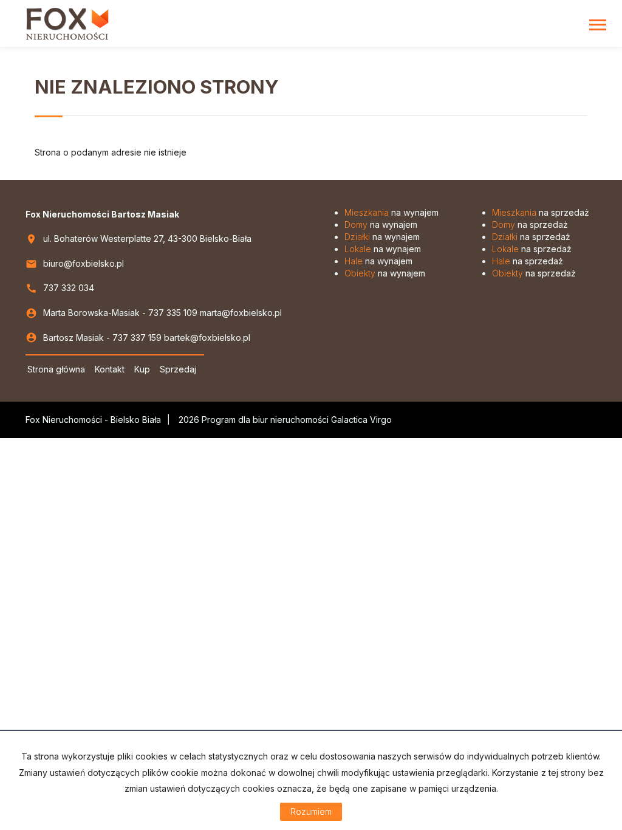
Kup (142, 369)
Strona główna (56, 369)
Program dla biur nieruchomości (266, 419)
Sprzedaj (178, 369)
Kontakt (110, 369)
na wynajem (391, 212)
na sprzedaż (540, 212)
